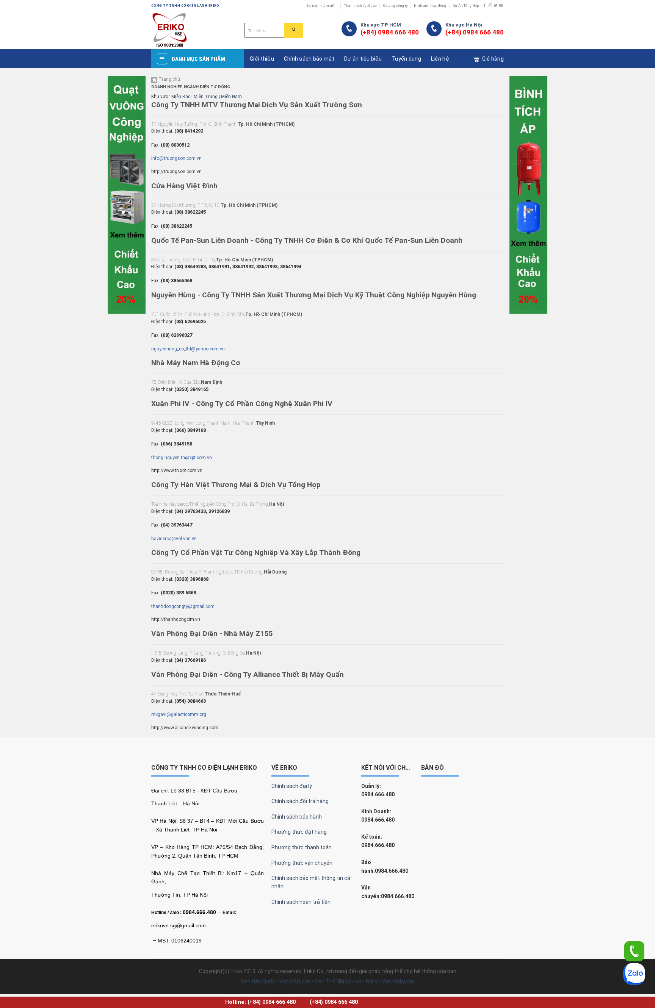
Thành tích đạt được (360, 5)
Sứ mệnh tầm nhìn (322, 5)
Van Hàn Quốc (258, 981)
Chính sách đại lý (291, 786)
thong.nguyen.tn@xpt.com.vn (181, 457)
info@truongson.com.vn (176, 158)
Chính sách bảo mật (309, 59)
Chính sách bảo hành (296, 817)
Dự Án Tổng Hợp (466, 5)
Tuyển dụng (406, 59)
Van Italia (366, 981)
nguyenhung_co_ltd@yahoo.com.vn (188, 349)
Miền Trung (206, 96)
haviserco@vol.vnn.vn (174, 538)
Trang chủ (168, 79)
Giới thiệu (262, 59)
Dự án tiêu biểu (363, 59)
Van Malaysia (398, 981)
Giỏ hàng (493, 59)
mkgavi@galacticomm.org (178, 714)
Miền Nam (231, 96)
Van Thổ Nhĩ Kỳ (333, 981)
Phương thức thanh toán (301, 847)
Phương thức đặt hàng (299, 832)
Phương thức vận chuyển (301, 863)
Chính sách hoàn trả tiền (301, 902)
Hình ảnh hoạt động (430, 5)
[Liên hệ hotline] (634, 950)
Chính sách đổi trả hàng (300, 801)
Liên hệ (440, 59)
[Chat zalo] (634, 973)
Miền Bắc (180, 96)
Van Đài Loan (295, 981)
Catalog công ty (395, 5)
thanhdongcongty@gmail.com (183, 606)
